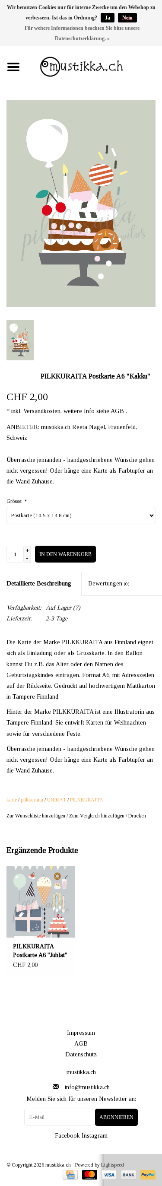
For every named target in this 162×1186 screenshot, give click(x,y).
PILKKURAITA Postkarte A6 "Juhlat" (40, 950)
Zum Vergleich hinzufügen (97, 816)
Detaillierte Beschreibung (38, 583)
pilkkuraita (32, 800)
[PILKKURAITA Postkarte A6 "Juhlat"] (40, 902)
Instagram (95, 1135)
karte (11, 800)
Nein (127, 18)
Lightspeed (112, 1165)
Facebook (67, 1135)
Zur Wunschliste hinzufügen (35, 816)
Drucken (137, 816)
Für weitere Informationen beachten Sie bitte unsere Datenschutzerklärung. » (82, 33)
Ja (107, 18)
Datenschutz (81, 1054)
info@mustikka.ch (87, 1087)
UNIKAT (56, 800)
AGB (81, 1043)
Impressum (81, 1033)
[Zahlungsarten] (69, 1174)
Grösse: (16, 501)
